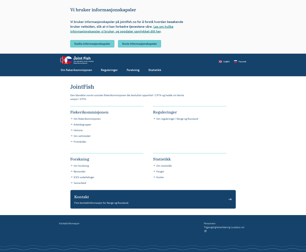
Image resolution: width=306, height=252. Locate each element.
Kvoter (160, 177)
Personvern (209, 223)
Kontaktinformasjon (69, 223)
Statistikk (154, 70)
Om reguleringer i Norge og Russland (177, 118)
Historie (78, 130)
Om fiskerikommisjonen (76, 70)
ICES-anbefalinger (84, 177)
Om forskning (81, 165)
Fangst (160, 171)
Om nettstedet (82, 136)
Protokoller (80, 141)
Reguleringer (109, 70)
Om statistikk (164, 165)
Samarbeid (80, 183)
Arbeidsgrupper (82, 124)
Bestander (80, 171)
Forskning (133, 70)
